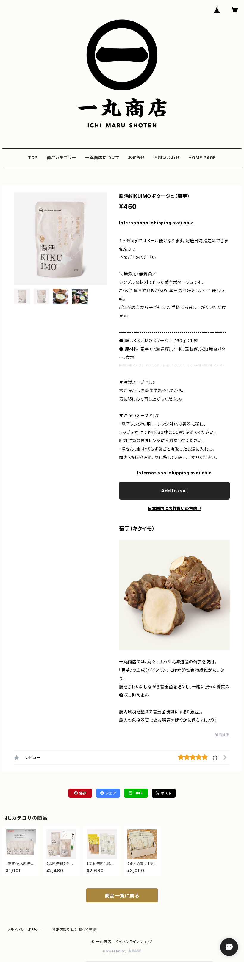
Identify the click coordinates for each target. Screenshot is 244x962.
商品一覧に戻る (122, 896)
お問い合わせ (167, 157)
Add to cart (174, 491)
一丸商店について (102, 157)
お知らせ (136, 157)
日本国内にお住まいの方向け (174, 508)
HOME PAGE (202, 157)
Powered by (115, 951)
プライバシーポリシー (24, 929)
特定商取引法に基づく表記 (74, 929)
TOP (33, 157)
